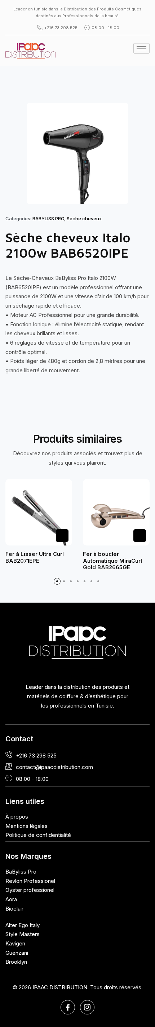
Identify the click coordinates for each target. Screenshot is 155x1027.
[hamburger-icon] (141, 48)
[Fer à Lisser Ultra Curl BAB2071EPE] (38, 512)
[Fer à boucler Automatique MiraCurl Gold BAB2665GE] (116, 512)
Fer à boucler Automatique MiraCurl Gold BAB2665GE (112, 560)
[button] (57, 581)
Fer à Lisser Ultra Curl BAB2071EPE (34, 557)
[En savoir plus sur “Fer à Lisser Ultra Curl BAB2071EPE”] (62, 535)
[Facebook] (68, 1007)
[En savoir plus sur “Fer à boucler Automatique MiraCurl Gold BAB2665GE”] (139, 535)
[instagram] (87, 1007)
